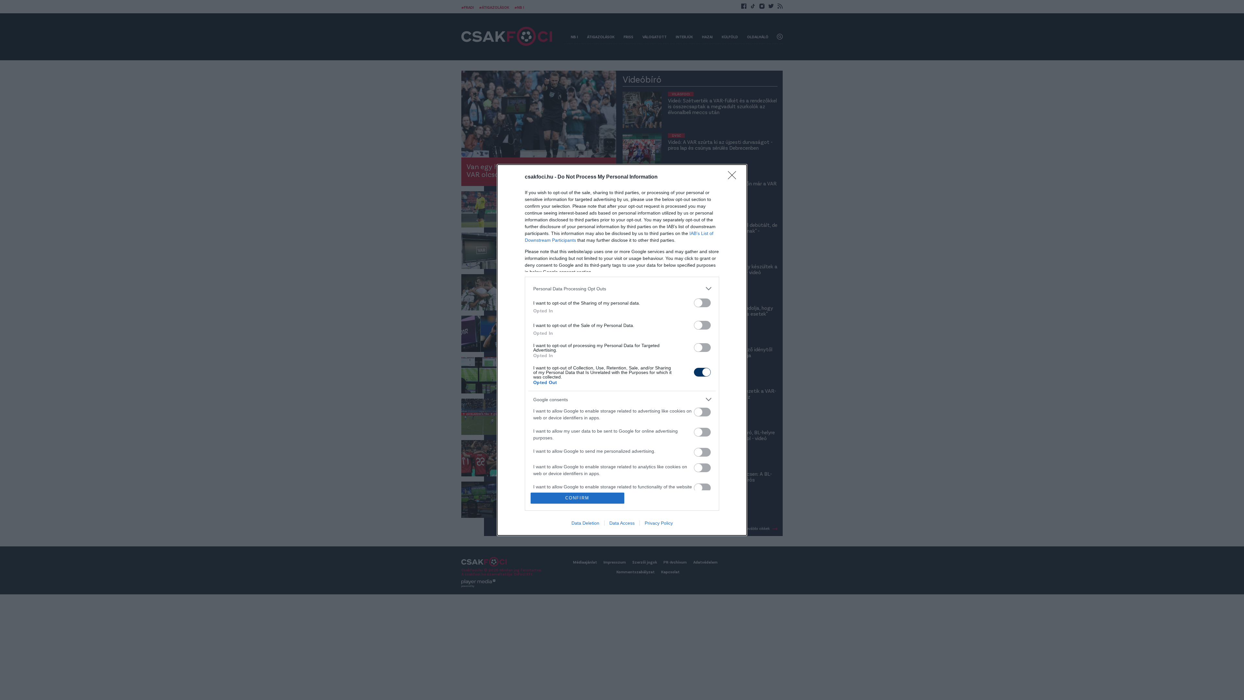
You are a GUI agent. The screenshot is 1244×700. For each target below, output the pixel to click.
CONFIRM (577, 498)
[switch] (702, 302)
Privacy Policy (659, 523)
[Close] (734, 177)
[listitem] (622, 288)
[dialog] (622, 350)
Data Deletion (585, 523)
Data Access (622, 523)
